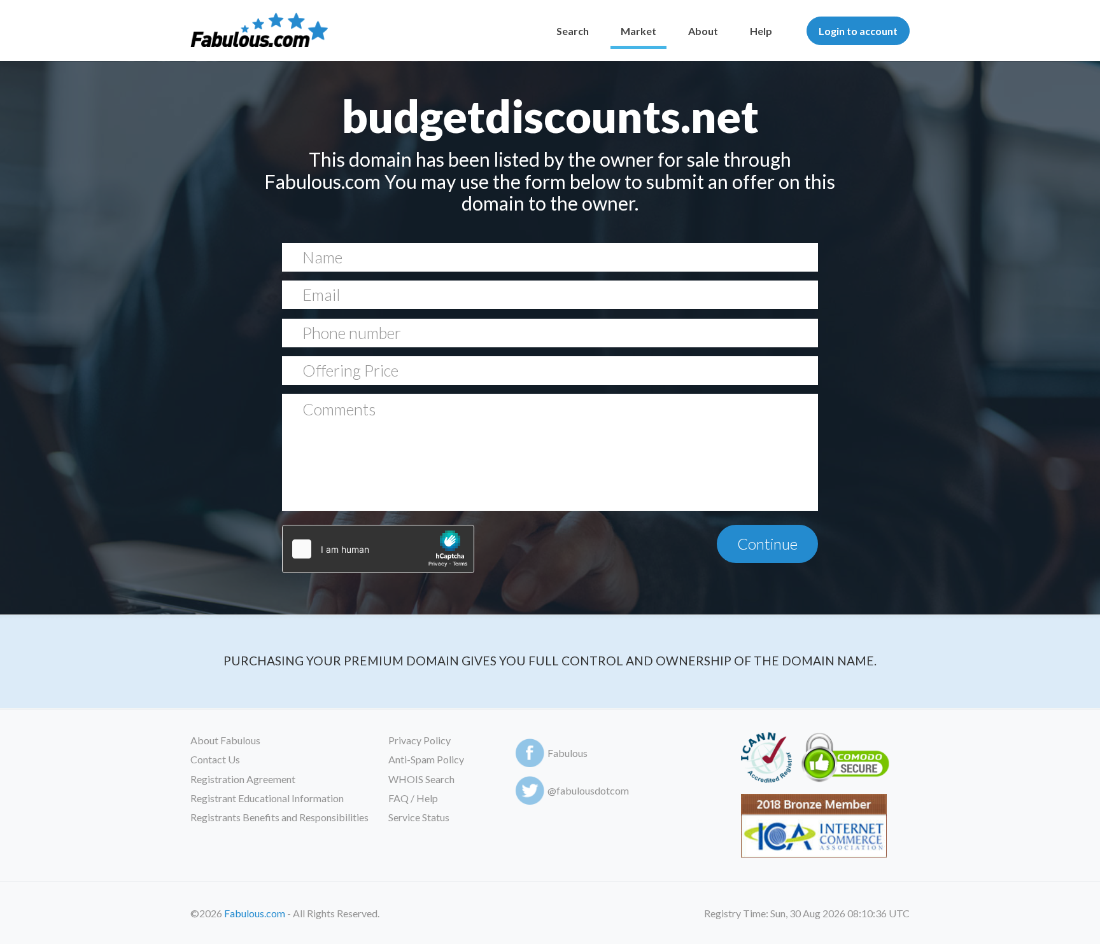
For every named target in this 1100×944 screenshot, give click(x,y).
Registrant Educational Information (267, 798)
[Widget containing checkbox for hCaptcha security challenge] (378, 549)
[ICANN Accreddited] (766, 760)
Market (638, 31)
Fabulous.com (254, 913)
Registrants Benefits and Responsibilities (279, 817)
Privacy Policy (419, 740)
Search (572, 31)
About (703, 31)
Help (761, 31)
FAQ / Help (413, 798)
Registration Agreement (242, 779)
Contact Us (215, 759)
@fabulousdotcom (588, 790)
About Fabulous (225, 740)
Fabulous (567, 753)
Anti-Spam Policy (426, 759)
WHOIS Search (421, 779)
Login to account (858, 31)
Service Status (418, 817)
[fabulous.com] (259, 31)
